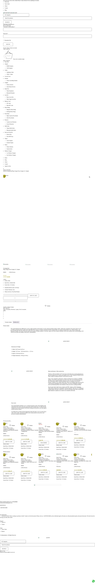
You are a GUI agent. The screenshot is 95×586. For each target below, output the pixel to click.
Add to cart (33, 295)
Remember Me (7, 40)
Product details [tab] (8, 322)
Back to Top (2, 551)
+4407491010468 (3, 507)
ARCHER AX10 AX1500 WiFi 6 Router (64, 430)
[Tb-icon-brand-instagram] (8, 511)
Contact (6, 8)
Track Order (7, 3)
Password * (5, 33)
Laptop (17, 309)
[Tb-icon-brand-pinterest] (12, 511)
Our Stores (15, 501)
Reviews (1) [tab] (15, 322)
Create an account (13, 47)
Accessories (8, 309)
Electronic (13, 309)
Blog (6, 10)
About (6, 6)
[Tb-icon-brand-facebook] (1, 511)
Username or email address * (9, 26)
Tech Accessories (22, 309)
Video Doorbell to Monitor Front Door (82, 431)
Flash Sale (7, 1)
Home (6, 157)
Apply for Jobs (8, 166)
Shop (6, 159)
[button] (89, 177)
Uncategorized (9, 171)
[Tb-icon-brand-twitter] (5, 511)
